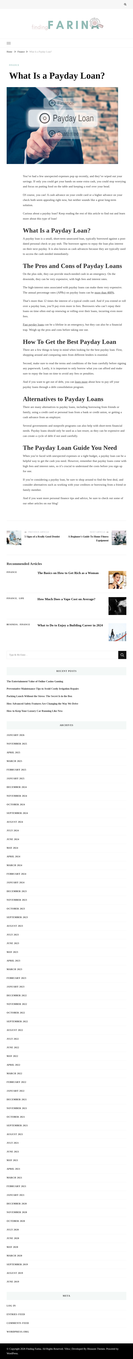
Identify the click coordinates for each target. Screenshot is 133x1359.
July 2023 (13, 935)
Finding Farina (33, 1348)
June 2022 (13, 1047)
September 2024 (17, 813)
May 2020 (12, 1247)
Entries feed (16, 1314)
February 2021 (16, 1186)
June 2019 (13, 1282)
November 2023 (17, 900)
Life (21, 598)
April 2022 (13, 1065)
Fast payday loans (33, 324)
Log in (11, 1306)
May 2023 (12, 952)
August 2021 (15, 1134)
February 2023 (16, 978)
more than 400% (104, 292)
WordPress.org (18, 1332)
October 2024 (16, 804)
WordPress (12, 1353)
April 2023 (13, 961)
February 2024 (16, 874)
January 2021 (15, 1195)
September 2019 (17, 1264)
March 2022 (14, 1073)
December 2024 (17, 787)
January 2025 (15, 778)
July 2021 (13, 1143)
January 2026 (15, 735)
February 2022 (16, 1082)
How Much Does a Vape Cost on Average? (66, 599)
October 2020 (16, 1221)
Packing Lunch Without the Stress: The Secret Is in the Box (39, 696)
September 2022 (17, 1021)
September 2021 (17, 1125)
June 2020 (13, 1238)
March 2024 (14, 865)
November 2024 (17, 796)
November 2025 (17, 744)
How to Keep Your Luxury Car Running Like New (35, 711)
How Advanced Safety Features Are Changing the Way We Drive (42, 703)
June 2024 (13, 839)
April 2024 (13, 856)
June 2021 (13, 1151)
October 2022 (16, 1013)
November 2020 (17, 1212)
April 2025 (13, 752)
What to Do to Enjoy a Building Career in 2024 (70, 625)
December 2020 (17, 1203)
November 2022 (17, 1004)
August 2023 (15, 926)
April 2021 (13, 1169)
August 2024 (15, 822)
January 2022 (15, 1091)
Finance (14, 65)
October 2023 (16, 909)
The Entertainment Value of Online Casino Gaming (35, 681)
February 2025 (16, 770)
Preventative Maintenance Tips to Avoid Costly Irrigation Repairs (43, 688)
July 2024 (13, 830)
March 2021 (14, 1177)
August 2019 (15, 1273)
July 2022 (13, 1039)
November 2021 (17, 1108)
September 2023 (17, 917)
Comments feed (18, 1323)
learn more (81, 381)
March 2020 (14, 1255)
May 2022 (12, 1056)
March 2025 (14, 761)
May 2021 (12, 1160)
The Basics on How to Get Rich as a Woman (68, 573)
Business (12, 624)
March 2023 (14, 969)
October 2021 (16, 1117)
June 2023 (13, 943)
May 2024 (12, 848)
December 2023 (17, 891)
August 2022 (15, 1030)
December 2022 (17, 995)
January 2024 (15, 882)
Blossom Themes (96, 1348)
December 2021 (17, 1099)
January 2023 (15, 987)
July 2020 (13, 1229)
